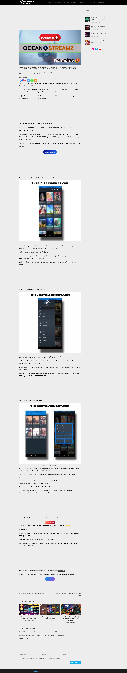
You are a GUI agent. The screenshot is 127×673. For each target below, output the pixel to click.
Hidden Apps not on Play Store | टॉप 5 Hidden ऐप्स (50, 617)
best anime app (29, 585)
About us (106, 670)
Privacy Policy (94, 670)
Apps (47, 73)
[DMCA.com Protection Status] (38, 671)
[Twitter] (28, 80)
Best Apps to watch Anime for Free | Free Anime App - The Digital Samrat (42, 631)
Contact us (100, 670)
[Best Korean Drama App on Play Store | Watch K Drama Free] (87, 34)
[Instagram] (24, 80)
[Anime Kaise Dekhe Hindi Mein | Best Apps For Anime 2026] (87, 42)
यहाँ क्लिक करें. (61, 571)
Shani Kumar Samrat (26, 73)
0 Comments (99, 22)
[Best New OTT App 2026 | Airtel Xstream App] (87, 27)
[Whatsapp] (32, 80)
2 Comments (55, 73)
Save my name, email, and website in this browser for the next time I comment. (41, 658)
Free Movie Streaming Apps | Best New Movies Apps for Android (71, 618)
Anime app (24, 585)
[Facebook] (21, 80)
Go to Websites (50, 152)
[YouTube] (100, 49)
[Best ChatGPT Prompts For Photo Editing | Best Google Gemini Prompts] (87, 19)
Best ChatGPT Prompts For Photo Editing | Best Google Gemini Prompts (98, 19)
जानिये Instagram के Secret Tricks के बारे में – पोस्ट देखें (33, 252)
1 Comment (99, 29)
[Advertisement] (50, 19)
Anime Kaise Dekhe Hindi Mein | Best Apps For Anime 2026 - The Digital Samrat (44, 635)
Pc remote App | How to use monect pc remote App (29, 617)
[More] (35, 80)
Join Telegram (50, 579)
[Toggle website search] (107, 2)
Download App (50, 522)
